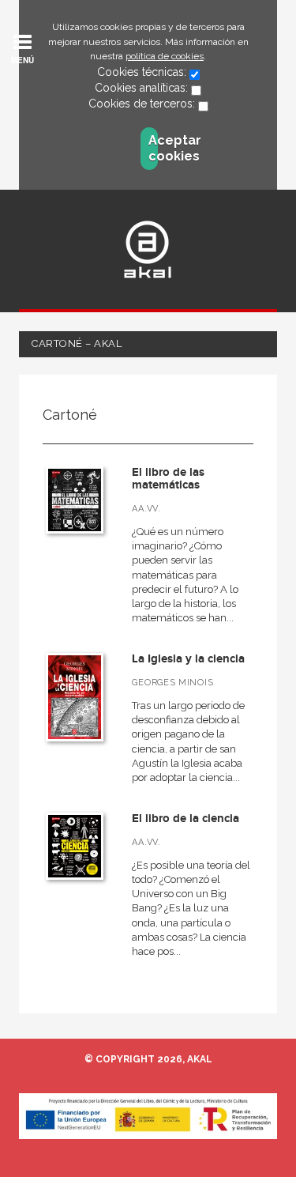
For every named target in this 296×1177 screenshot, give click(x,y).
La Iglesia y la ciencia (188, 658)
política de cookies (165, 56)
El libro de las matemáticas (168, 479)
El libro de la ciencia (185, 818)
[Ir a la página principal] (147, 249)
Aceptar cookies (153, 148)
